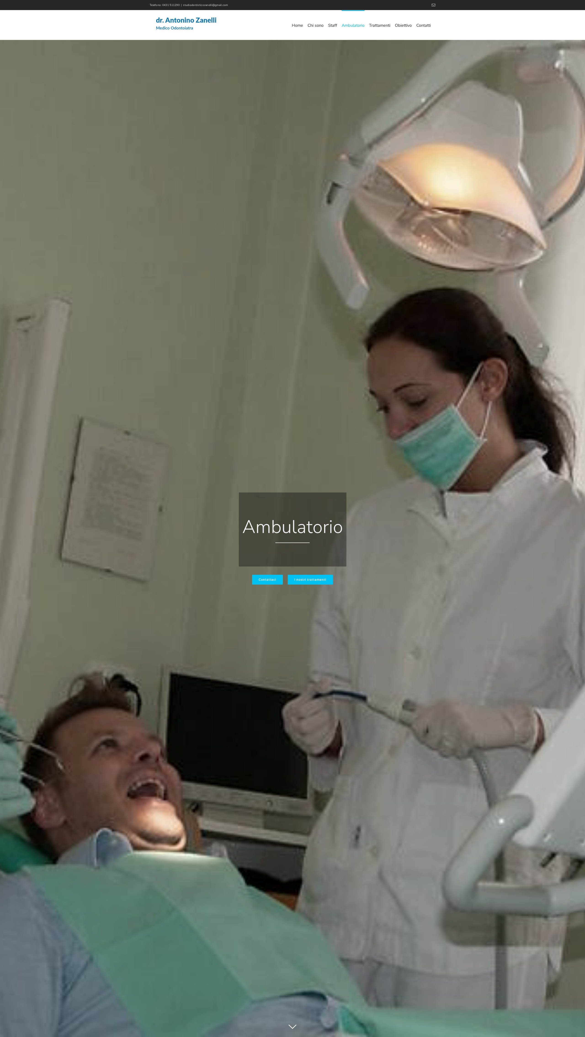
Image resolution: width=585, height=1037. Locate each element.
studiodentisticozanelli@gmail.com (205, 5)
